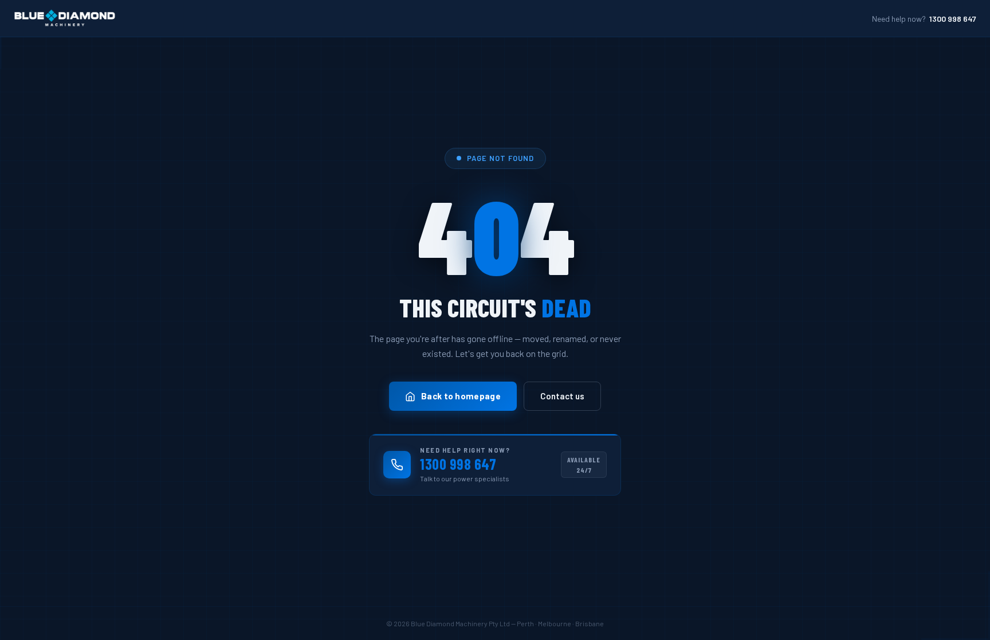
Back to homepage (461, 396)
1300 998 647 (952, 18)
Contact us (562, 396)
